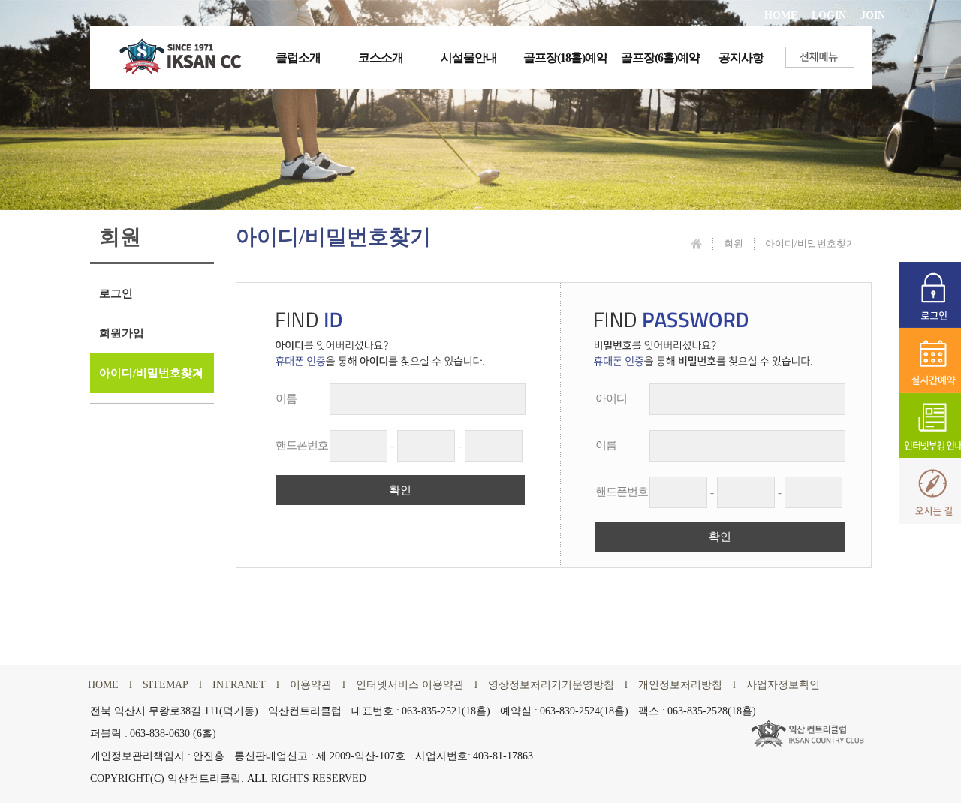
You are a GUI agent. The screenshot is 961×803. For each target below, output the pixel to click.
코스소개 (380, 57)
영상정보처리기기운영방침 (551, 684)
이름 (286, 398)
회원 (733, 243)
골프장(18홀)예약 (565, 57)
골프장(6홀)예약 (660, 57)
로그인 (116, 293)
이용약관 (311, 684)
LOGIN (829, 15)
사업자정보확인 (783, 684)
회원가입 (121, 333)
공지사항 (741, 57)
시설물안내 (469, 57)
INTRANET (239, 684)
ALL (257, 778)
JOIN (872, 15)
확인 (400, 490)
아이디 (611, 398)
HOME (780, 15)
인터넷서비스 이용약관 (410, 684)
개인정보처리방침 (680, 684)
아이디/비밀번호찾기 (151, 373)
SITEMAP (165, 684)
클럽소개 (298, 57)
